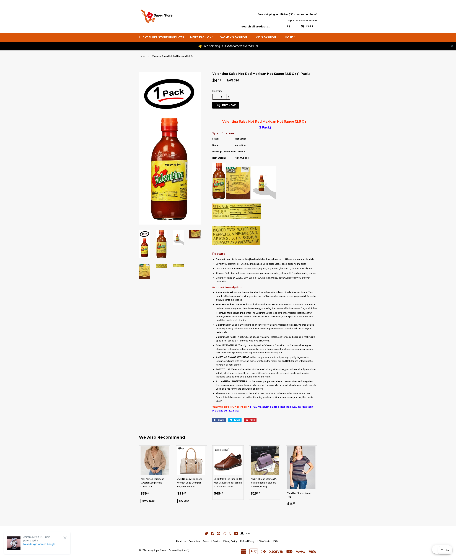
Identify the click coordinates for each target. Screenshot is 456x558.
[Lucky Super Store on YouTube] (236, 534)
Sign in (290, 21)
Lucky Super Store (156, 550)
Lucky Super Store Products (161, 37)
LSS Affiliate (264, 541)
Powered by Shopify (179, 550)
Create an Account (308, 21)
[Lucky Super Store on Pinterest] (218, 534)
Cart (309, 26)
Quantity (217, 91)
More (289, 37)
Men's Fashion (201, 37)
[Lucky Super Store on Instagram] (224, 534)
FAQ (275, 541)
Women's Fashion (234, 37)
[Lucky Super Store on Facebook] (212, 534)
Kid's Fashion (266, 37)
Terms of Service (211, 541)
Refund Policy (247, 541)
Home (142, 56)
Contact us (194, 541)
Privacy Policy (230, 541)
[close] (452, 46)
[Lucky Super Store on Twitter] (206, 534)
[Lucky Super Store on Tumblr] (230, 534)
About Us (181, 541)
